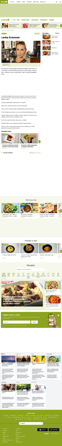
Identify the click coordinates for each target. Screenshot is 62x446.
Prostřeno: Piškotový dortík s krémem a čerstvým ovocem (10, 145)
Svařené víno (29, 417)
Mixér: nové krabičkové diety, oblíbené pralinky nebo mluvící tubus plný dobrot (53, 370)
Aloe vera (45, 417)
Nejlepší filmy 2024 (13, 415)
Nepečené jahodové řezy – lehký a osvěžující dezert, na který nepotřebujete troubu (34, 26)
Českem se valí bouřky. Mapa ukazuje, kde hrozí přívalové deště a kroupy (7, 364)
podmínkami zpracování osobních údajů (20, 325)
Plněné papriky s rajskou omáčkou (54, 53)
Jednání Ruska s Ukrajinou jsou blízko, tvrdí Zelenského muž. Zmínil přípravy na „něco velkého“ (8, 377)
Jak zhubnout (5, 415)
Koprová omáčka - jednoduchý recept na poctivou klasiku (54, 25)
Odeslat (34, 322)
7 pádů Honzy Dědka (16, 417)
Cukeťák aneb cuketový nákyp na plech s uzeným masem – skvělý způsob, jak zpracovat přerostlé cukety (14, 27)
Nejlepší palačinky (36, 419)
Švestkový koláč (44, 419)
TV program (27, 415)
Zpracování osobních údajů (20, 436)
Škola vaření (36, 1)
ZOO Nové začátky (55, 415)
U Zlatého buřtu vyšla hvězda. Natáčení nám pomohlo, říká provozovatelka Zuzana (22, 370)
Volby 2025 (23, 417)
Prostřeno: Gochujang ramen (46, 255)
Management (18, 428)
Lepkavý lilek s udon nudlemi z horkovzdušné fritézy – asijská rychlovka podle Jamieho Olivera (10, 215)
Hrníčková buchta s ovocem (55, 42)
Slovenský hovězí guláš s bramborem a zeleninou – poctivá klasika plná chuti (27, 215)
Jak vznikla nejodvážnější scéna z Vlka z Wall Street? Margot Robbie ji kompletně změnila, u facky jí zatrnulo (8, 405)
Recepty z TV (43, 1)
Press (17, 430)
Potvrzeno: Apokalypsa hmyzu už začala (38, 364)
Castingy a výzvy (18, 432)
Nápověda (17, 438)
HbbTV (4, 434)
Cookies (4, 438)
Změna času (33, 415)
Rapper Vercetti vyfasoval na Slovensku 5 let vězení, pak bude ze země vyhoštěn (23, 398)
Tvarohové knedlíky (27, 419)
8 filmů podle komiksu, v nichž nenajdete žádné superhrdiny (8, 398)
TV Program (29, 1)
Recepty (18, 1)
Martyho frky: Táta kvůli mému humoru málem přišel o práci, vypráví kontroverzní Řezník (23, 393)
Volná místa (5, 430)
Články (23, 1)
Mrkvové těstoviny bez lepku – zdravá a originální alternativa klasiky (52, 306)
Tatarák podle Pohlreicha (37, 417)
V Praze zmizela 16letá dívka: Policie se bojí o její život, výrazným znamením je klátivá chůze (8, 371)
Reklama (4, 432)
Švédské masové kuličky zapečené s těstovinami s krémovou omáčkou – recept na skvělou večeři (17, 300)
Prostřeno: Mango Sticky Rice (9, 255)
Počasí (41, 415)
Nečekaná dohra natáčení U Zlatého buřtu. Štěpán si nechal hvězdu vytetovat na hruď (23, 376)
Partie (38, 415)
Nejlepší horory (21, 415)
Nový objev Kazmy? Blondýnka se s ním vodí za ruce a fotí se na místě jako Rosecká (23, 404)
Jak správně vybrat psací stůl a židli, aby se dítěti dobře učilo (38, 392)
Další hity (57, 33)
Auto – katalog (8, 417)
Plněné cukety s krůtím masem (54, 37)
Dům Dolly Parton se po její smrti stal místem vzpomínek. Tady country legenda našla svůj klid (38, 404)
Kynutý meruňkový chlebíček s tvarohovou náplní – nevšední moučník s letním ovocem (47, 215)
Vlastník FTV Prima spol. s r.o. (8, 440)
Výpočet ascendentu (19, 419)
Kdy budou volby (47, 415)
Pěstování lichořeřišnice (52, 417)
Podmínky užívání (6, 436)
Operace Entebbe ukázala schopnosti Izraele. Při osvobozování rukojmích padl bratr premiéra (37, 371)
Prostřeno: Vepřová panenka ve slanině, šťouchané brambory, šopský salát (29, 146)
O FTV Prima (5, 428)
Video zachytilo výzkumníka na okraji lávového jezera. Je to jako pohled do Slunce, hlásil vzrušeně (38, 377)
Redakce (17, 440)
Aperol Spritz (54, 47)
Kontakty (17, 434)
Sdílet (37, 34)
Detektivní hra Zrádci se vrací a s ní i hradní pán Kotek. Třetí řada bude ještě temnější (23, 364)
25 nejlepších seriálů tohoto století (7, 392)
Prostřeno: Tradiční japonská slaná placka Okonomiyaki (29, 255)
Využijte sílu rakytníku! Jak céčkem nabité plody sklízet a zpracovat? (37, 398)
